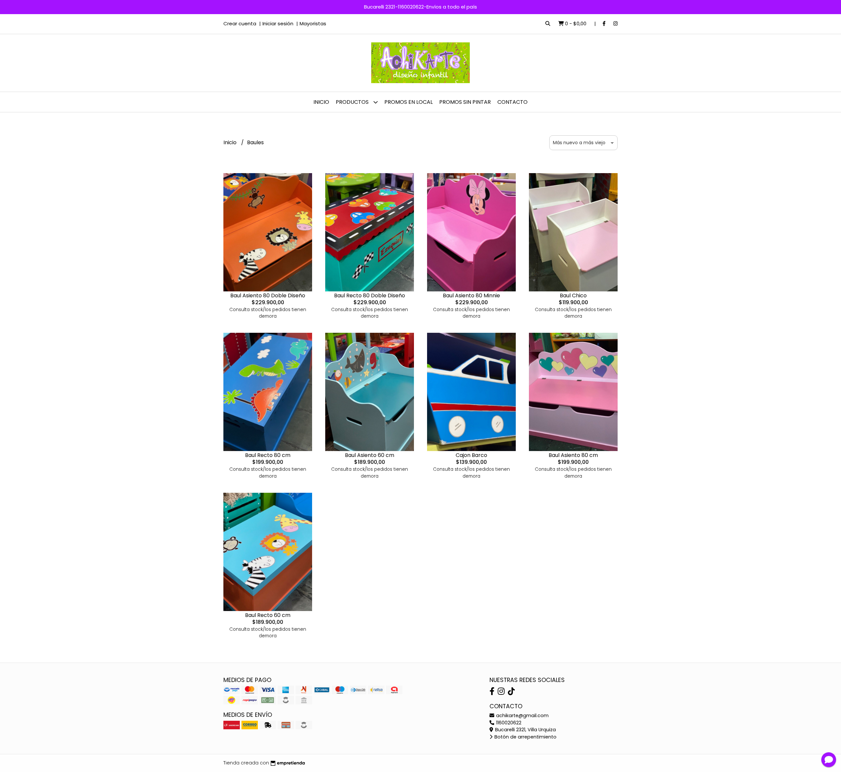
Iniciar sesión (277, 23)
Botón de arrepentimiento (525, 737)
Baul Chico (573, 295)
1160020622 (508, 722)
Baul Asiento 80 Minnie (471, 295)
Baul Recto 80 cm (267, 455)
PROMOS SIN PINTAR (465, 102)
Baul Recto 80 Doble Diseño (369, 295)
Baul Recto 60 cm (267, 615)
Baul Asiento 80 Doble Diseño (267, 295)
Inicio (321, 102)
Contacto (512, 102)
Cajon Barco (471, 455)
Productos (353, 102)
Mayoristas (313, 23)
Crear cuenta (239, 23)
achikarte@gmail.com (522, 715)
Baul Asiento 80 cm (573, 455)
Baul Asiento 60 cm (369, 455)
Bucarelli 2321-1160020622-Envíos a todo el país (420, 6)
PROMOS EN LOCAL (408, 102)
